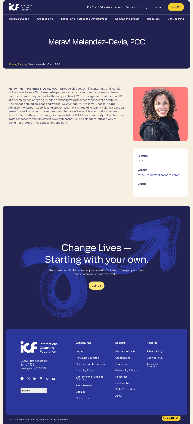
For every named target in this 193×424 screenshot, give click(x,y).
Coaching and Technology (90, 364)
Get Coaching (176, 18)
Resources (153, 18)
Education (121, 364)
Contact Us (132, 7)
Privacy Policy (154, 351)
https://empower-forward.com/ (158, 175)
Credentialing (45, 18)
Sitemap (80, 392)
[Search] (145, 7)
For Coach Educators (99, 7)
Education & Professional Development (84, 18)
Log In (157, 7)
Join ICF (175, 7)
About (118, 7)
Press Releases (84, 385)
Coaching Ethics (85, 370)
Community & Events (127, 18)
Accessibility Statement (154, 365)
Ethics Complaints (125, 389)
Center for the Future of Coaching (89, 378)
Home (12, 64)
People (22, 64)
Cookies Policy (155, 358)
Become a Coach (19, 18)
